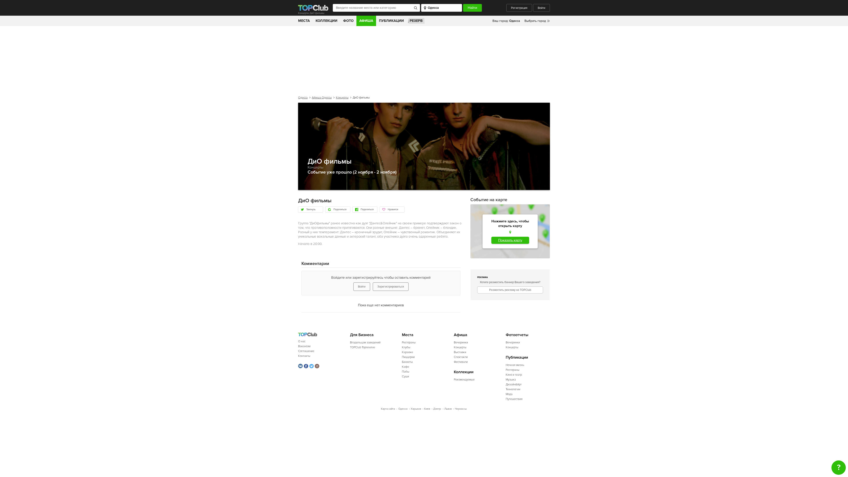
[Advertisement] (424, 59)
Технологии (513, 389)
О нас (301, 341)
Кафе (405, 367)
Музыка (511, 379)
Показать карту (510, 240)
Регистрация (519, 8)
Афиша (366, 21)
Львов (448, 409)
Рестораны (409, 342)
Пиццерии (408, 357)
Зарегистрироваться (390, 286)
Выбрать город (535, 21)
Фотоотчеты (517, 335)
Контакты (304, 356)
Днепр (437, 409)
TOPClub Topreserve (362, 347)
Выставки (460, 352)
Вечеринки (461, 342)
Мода (509, 394)
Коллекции (326, 21)
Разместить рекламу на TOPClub (510, 290)
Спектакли (461, 357)
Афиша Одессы (322, 97)
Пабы (405, 371)
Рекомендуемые (464, 379)
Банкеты (407, 362)
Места (304, 21)
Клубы (406, 347)
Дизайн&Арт (514, 384)
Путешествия (514, 399)
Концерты (342, 97)
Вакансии (304, 346)
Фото (348, 21)
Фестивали (461, 362)
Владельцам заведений (365, 342)
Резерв (416, 21)
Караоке (407, 352)
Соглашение (306, 351)
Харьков (416, 409)
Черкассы (461, 409)
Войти (541, 8)
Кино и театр (514, 375)
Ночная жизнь (515, 365)
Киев (427, 409)
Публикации (391, 21)
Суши (405, 376)
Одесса (303, 97)
